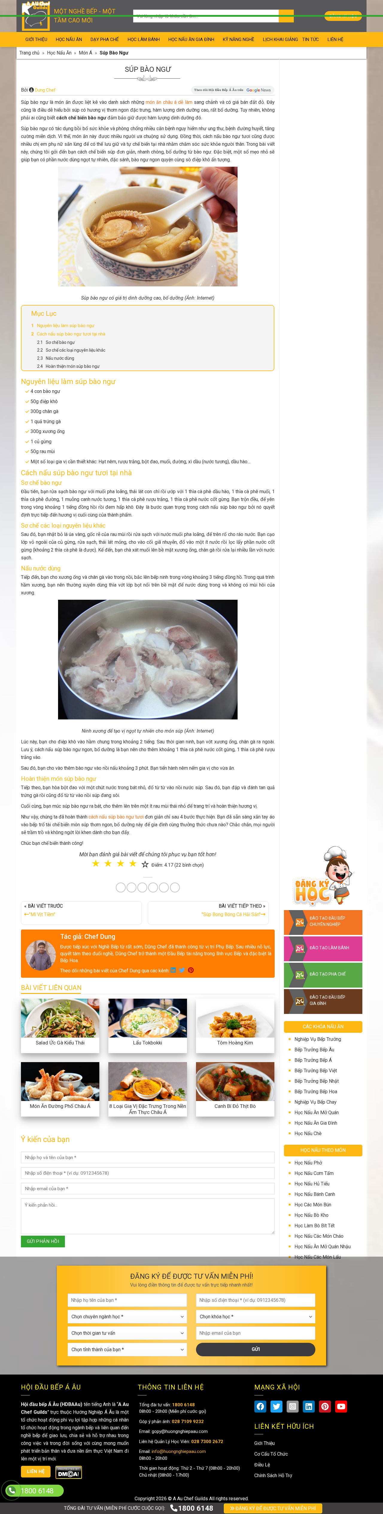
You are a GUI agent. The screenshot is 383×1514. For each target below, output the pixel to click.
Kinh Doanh (162, 798)
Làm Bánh (192, 774)
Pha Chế (225, 774)
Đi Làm (196, 798)
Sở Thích (227, 798)
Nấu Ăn (159, 774)
